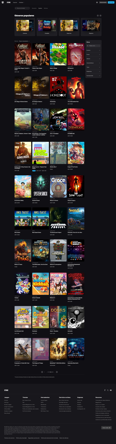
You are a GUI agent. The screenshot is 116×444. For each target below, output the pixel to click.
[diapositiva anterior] (98, 16)
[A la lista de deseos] (29, 44)
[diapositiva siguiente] (100, 16)
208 (50, 372)
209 (52, 372)
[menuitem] (34, 8)
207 (48, 372)
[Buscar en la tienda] (15, 8)
